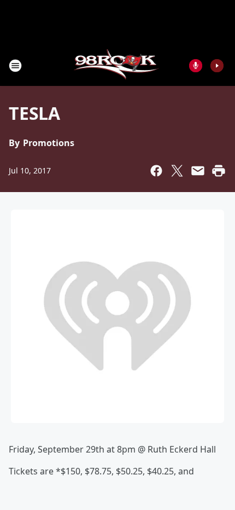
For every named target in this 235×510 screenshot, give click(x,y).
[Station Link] (118, 65)
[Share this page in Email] (197, 170)
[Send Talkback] (195, 65)
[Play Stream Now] (217, 65)
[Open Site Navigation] (15, 65)
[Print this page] (218, 170)
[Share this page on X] (177, 170)
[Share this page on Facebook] (156, 170)
